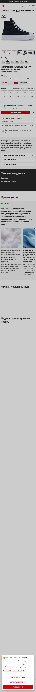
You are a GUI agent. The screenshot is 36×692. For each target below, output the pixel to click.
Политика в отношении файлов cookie (14, 671)
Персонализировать (18, 677)
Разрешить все (18, 687)
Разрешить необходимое (18, 682)
